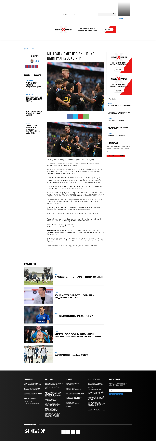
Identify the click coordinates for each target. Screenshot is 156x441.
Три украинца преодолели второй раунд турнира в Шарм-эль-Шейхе (32, 390)
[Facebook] (26, 66)
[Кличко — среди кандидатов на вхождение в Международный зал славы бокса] (38, 295)
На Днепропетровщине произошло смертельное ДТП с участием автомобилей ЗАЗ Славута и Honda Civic (96, 391)
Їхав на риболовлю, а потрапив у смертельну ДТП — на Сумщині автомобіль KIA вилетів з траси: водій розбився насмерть (96, 405)
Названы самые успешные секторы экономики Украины (32, 404)
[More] (91, 116)
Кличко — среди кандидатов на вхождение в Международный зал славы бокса (33, 129)
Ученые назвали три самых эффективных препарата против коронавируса (74, 399)
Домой (26, 49)
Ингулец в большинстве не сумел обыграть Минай (118, 128)
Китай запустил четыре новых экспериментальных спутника (75, 394)
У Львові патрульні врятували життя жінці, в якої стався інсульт (96, 411)
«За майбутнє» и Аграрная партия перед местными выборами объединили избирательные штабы (52, 415)
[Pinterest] (80, 116)
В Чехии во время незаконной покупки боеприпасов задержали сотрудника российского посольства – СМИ (54, 386)
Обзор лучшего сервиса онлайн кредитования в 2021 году (34, 99)
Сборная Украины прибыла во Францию (71, 355)
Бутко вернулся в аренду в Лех (117, 120)
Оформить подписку (115, 155)
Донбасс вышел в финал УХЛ (116, 135)
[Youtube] (36, 66)
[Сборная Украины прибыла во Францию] (38, 354)
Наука (110, 103)
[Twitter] (33, 66)
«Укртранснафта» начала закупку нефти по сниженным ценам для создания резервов (96, 385)
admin (37, 61)
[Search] (114, 14)
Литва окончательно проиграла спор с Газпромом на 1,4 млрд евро (32, 400)
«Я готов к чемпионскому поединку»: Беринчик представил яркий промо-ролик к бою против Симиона (78, 335)
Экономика (30, 94)
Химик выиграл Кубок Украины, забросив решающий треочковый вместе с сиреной (123, 24)
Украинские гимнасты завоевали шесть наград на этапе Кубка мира (119, 113)
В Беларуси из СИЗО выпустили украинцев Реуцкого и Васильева (51, 409)
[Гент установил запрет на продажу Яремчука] (38, 315)
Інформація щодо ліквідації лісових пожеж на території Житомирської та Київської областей (96, 398)
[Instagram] (29, 66)
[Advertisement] (85, 21)
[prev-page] (107, 138)
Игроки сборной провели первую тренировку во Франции (34, 113)
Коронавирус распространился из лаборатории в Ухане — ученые (73, 404)
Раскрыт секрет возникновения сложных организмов (73, 390)
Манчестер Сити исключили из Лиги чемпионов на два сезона (33, 395)
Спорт (121, 18)
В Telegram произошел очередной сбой (119, 105)
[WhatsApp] (86, 116)
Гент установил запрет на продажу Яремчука (74, 316)
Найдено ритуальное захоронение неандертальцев (72, 385)
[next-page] (108, 138)
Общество (29, 80)
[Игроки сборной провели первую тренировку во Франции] (38, 276)
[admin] (32, 61)
